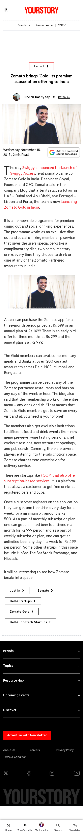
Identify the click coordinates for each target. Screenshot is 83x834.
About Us (9, 750)
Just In (15, 590)
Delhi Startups (21, 601)
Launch (39, 66)
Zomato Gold (20, 611)
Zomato (43, 590)
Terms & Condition (15, 757)
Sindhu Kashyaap (37, 97)
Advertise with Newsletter (27, 735)
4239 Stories (64, 97)
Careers (35, 750)
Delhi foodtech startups (28, 622)
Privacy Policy (65, 750)
